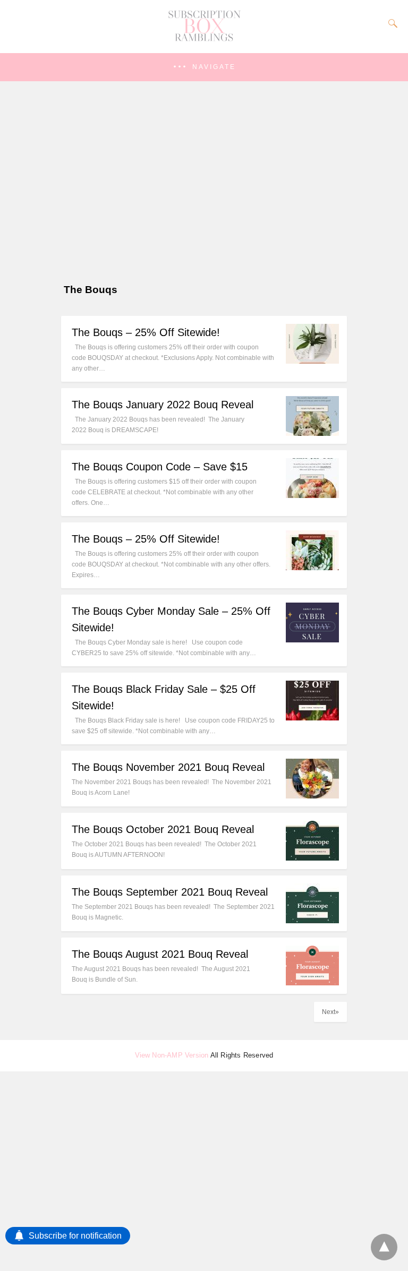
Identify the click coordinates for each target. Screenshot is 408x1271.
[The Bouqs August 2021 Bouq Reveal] (312, 982)
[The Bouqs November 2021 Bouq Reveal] (312, 795)
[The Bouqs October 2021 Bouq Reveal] (312, 857)
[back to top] (384, 1247)
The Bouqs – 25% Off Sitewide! (146, 332)
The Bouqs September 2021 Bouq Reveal (170, 892)
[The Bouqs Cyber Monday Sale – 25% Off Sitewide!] (312, 639)
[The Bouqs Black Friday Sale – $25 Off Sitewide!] (312, 717)
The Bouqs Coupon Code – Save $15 (160, 467)
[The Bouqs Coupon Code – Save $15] (312, 495)
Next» (330, 1012)
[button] (204, 67)
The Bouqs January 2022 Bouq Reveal (162, 404)
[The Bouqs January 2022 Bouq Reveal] (312, 432)
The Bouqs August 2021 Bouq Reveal (160, 954)
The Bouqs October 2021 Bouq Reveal (163, 829)
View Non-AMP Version (172, 1055)
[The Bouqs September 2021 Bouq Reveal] (312, 920)
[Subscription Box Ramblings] (204, 39)
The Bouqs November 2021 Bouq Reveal (168, 767)
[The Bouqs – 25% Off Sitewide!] (312, 360)
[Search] (390, 23)
